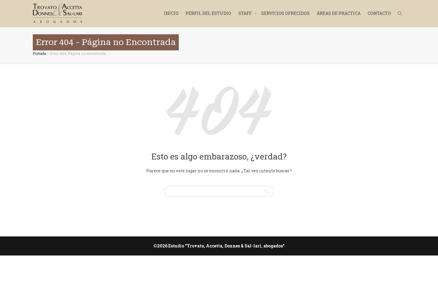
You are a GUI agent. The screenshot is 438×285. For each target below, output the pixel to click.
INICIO (171, 13)
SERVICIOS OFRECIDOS (285, 13)
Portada (39, 53)
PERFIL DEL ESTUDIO (208, 13)
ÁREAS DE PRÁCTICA (339, 13)
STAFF (245, 13)
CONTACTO (379, 13)
